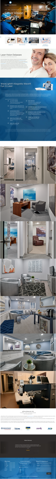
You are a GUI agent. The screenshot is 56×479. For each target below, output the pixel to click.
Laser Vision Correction (15, 9)
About (9, 9)
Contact (49, 9)
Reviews (38, 9)
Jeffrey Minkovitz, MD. (22, 60)
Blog (46, 9)
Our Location (34, 44)
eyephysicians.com (30, 416)
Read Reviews (22, 44)
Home (6, 9)
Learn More (8, 20)
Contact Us (49, 3)
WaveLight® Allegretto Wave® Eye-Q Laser (28, 9)
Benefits (42, 9)
